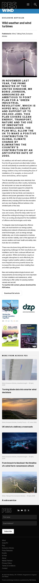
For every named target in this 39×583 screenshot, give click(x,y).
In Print (4, 555)
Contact (4, 568)
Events (4, 553)
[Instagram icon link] (25, 510)
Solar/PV (5, 543)
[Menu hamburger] (28, 4)
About (4, 558)
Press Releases (7, 550)
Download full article (12, 293)
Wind (4, 540)
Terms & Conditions (8, 566)
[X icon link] (28, 510)
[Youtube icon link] (22, 510)
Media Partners (7, 560)
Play (3, 545)
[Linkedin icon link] (18, 510)
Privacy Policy (7, 563)
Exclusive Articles (8, 548)
